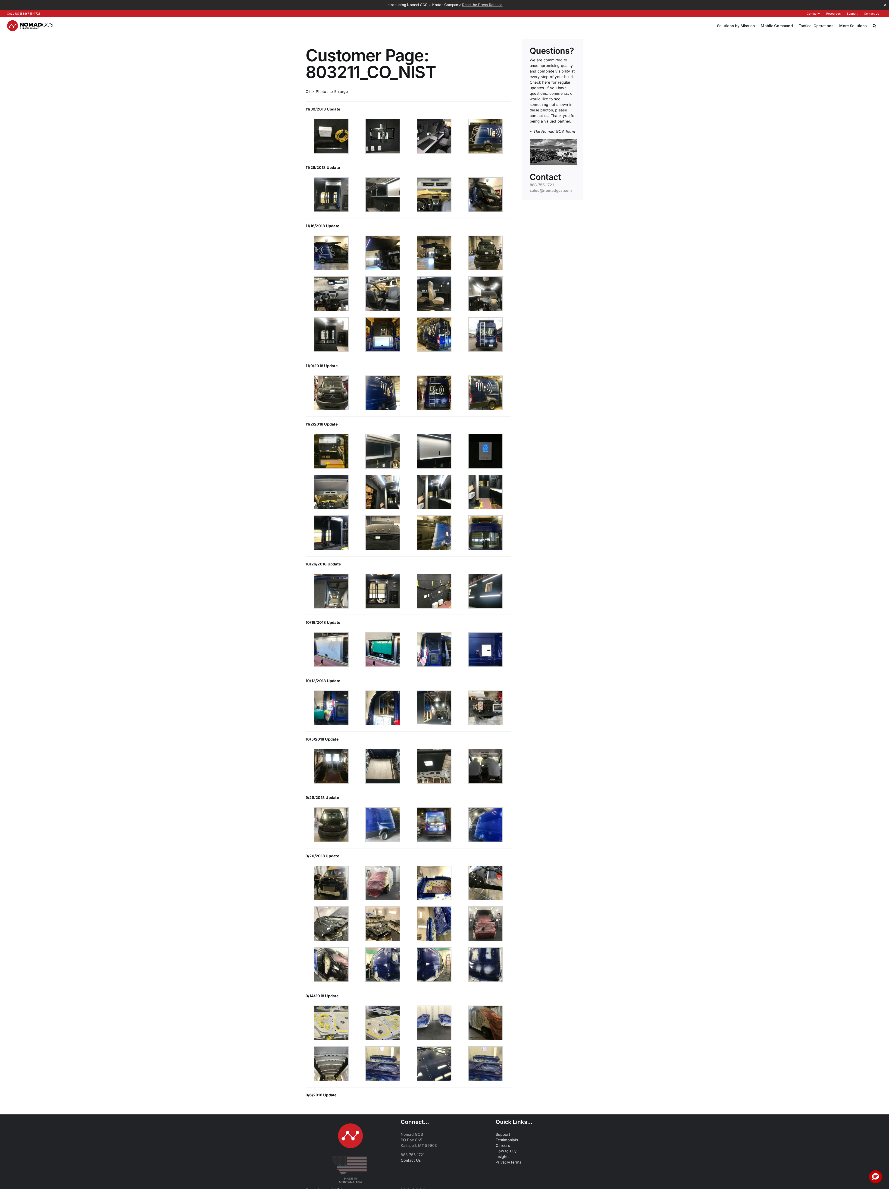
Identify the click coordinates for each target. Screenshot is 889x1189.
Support (503, 1134)
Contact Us (411, 1160)
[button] (874, 26)
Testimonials (507, 1140)
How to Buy (506, 1151)
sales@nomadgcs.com (551, 190)
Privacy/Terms (508, 1162)
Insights (502, 1156)
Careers (503, 1145)
